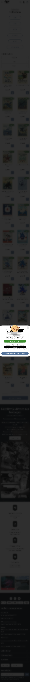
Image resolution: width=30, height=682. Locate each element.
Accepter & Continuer (15, 341)
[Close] (28, 327)
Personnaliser (15, 347)
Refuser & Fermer (15, 344)
